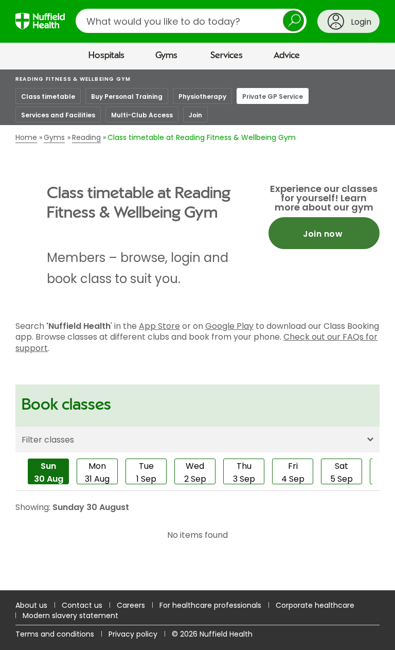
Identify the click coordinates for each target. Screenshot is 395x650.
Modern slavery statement (70, 615)
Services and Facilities (58, 115)
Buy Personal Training (127, 96)
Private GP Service (272, 96)
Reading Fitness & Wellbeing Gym (73, 79)
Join (195, 115)
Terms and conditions (54, 634)
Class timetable (48, 96)
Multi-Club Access (142, 115)
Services (226, 55)
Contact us (82, 605)
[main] (197, 329)
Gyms (166, 55)
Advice (287, 55)
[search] (191, 21)
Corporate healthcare (315, 605)
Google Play (229, 326)
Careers (131, 605)
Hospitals (106, 55)
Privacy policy (133, 634)
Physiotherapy (202, 96)
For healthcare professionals (210, 605)
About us (31, 605)
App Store (159, 326)
